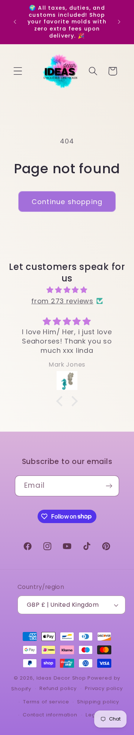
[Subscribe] (109, 486)
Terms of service (46, 701)
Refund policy (58, 688)
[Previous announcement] (15, 22)
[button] (18, 71)
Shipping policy (98, 701)
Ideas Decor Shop (61, 677)
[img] (67, 290)
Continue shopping (67, 201)
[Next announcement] (119, 22)
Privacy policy (104, 688)
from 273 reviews (62, 301)
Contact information (50, 714)
